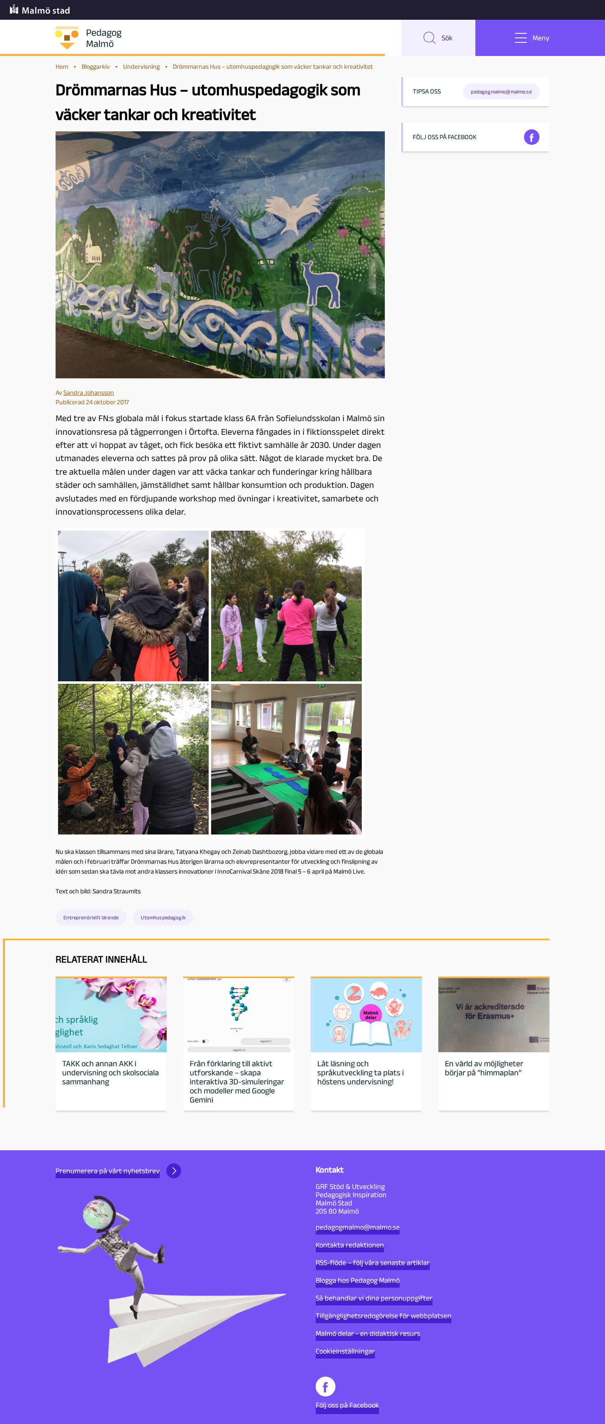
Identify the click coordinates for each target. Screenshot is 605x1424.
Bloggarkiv (95, 66)
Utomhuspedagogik (163, 917)
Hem (62, 66)
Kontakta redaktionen (350, 1245)
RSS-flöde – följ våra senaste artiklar (373, 1263)
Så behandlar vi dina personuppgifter (374, 1298)
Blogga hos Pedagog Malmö (358, 1280)
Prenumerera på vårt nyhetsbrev (108, 1171)
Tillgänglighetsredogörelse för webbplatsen (383, 1316)
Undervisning (141, 66)
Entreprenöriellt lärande (91, 917)
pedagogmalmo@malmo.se (358, 1227)
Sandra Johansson (88, 392)
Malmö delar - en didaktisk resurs (368, 1333)
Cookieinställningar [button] (345, 1351)
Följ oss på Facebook (347, 1405)
